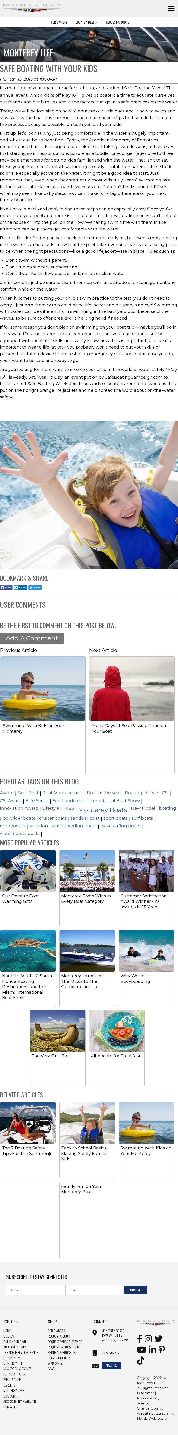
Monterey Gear (13, 1390)
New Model (143, 808)
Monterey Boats (102, 810)
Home (7, 1331)
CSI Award (11, 800)
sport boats (115, 818)
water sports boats (20, 833)
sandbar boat (85, 818)
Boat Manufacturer (62, 792)
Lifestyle (50, 808)
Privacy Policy (148, 1398)
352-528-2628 (111, 1353)
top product (13, 825)
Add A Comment (32, 638)
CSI (165, 792)
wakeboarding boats (74, 825)
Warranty (55, 1363)
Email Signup (12, 1379)
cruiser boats (53, 818)
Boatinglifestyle (141, 792)
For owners (56, 1331)
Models (8, 1336)
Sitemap (144, 1403)
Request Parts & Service (65, 1341)
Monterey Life (12, 1363)
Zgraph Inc (165, 1413)
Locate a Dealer (14, 1374)
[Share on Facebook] (6, 590)
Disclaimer (11, 1396)
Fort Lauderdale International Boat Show (96, 800)
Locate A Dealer (86, 22)
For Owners (59, 22)
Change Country (150, 1408)
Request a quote (59, 1336)
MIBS (68, 808)
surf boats (142, 818)
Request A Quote (117, 22)
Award (7, 792)
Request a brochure (62, 1352)
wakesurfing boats (120, 825)
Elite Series (36, 800)
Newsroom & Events (17, 1369)
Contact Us (11, 1407)
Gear (51, 1369)
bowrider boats (19, 818)
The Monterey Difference (20, 1352)
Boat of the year (104, 792)
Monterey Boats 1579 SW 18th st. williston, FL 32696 (115, 1335)
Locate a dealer (59, 1358)
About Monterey (14, 1347)
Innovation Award (19, 808)
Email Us (111, 1365)
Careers (9, 1385)
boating (167, 808)
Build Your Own (14, 1341)
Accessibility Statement (19, 1401)
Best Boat (28, 792)
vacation (39, 825)
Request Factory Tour (63, 1347)
